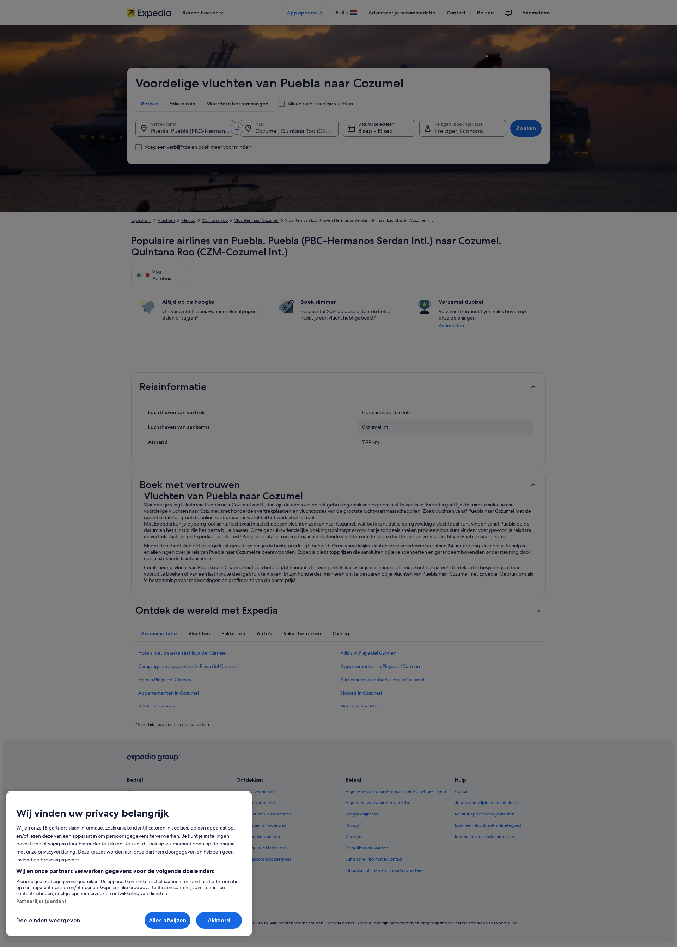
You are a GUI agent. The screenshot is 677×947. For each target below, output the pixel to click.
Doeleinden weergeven (48, 920)
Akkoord (219, 920)
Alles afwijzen (167, 920)
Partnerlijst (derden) (41, 901)
